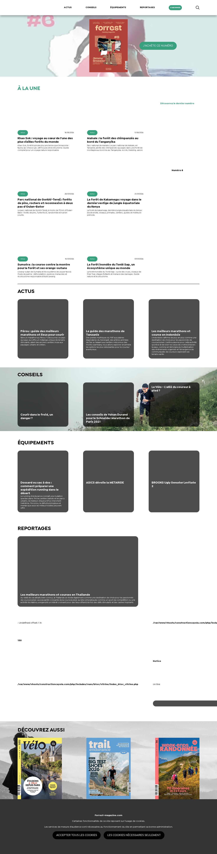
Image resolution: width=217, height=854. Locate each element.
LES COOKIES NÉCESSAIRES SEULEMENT (134, 835)
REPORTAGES (147, 7)
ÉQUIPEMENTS (118, 7)
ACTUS (68, 7)
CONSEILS (91, 7)
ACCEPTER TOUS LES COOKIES (76, 835)
